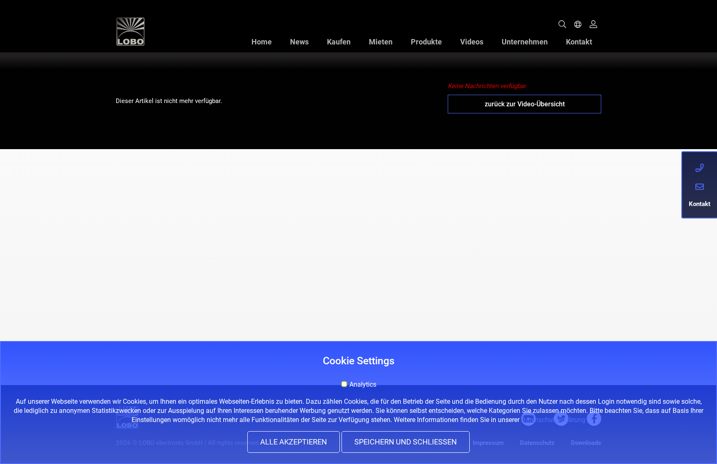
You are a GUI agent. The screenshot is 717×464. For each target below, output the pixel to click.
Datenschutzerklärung (553, 420)
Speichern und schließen (405, 442)
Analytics (362, 384)
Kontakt (579, 41)
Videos (471, 41)
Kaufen (339, 41)
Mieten (381, 41)
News (299, 41)
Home (261, 41)
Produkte (426, 41)
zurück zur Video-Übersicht (525, 104)
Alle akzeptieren (293, 442)
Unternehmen (525, 41)
